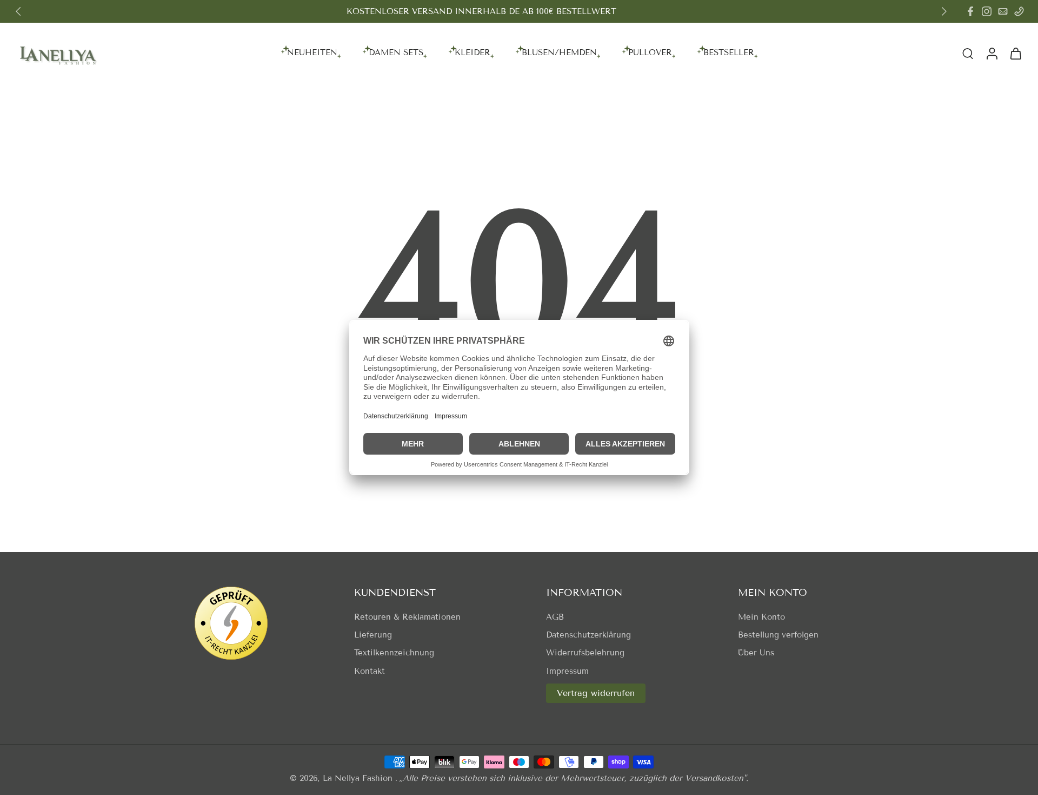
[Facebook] (970, 11)
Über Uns (756, 653)
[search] (968, 53)
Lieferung (373, 635)
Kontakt (369, 671)
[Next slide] (944, 11)
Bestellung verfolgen (778, 635)
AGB (555, 617)
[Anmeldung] (991, 53)
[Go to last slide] (18, 11)
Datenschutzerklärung (588, 635)
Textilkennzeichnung (394, 653)
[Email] (1003, 11)
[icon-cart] (1015, 53)
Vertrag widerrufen (596, 693)
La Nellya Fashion (359, 778)
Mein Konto (761, 617)
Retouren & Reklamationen (407, 617)
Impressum (567, 671)
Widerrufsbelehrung (585, 653)
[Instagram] (987, 11)
